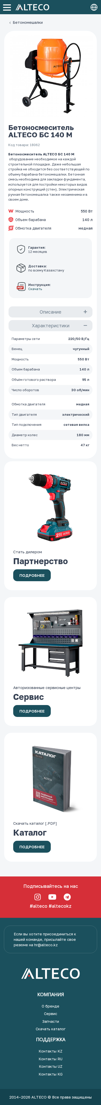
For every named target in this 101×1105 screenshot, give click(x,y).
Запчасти (50, 1021)
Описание (50, 312)
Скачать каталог (51, 1029)
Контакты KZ (50, 1051)
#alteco (38, 906)
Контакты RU (50, 1059)
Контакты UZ (50, 1066)
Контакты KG (51, 1074)
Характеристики (50, 325)
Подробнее (32, 575)
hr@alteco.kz (46, 945)
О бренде (50, 1006)
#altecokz (60, 906)
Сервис (50, 1013)
